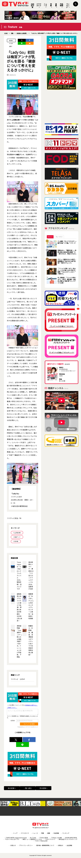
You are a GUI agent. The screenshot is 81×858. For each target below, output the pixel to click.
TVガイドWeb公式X (41, 841)
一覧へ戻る (28, 788)
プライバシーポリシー (26, 845)
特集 (51, 5)
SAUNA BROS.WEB (71, 837)
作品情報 (61, 5)
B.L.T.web (33, 837)
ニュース (45, 5)
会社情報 (69, 845)
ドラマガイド (38, 5)
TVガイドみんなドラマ (12, 839)
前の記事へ (12, 788)
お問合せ (60, 845)
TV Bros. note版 (56, 837)
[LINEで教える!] (22, 43)
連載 (56, 5)
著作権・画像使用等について (45, 845)
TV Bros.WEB (43, 837)
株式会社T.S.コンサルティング (68, 839)
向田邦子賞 (32, 5)
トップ (15, 833)
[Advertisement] (61, 106)
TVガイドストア (50, 839)
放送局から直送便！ (11, 41)
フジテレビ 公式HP (18, 679)
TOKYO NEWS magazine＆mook (16, 837)
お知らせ (13, 845)
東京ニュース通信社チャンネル (32, 839)
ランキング (67, 5)
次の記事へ (43, 788)
